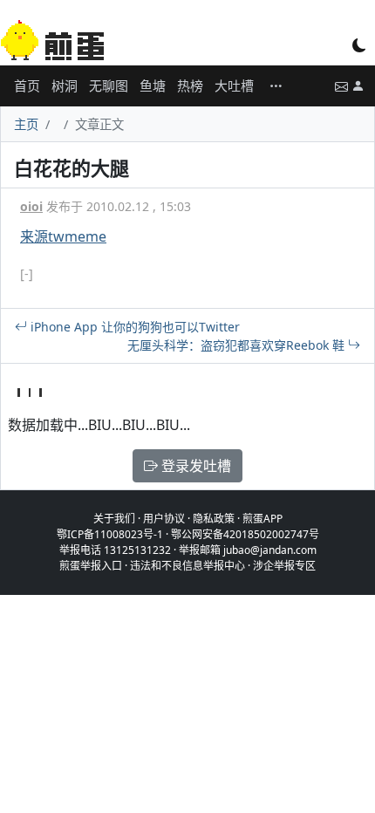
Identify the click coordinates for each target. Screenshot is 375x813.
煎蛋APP (262, 518)
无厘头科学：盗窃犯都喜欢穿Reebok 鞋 (237, 345)
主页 (26, 124)
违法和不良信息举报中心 (187, 565)
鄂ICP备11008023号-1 (110, 534)
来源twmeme (63, 236)
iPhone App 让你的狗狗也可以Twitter (133, 326)
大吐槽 (234, 85)
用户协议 (164, 518)
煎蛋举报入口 (90, 565)
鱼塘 (153, 85)
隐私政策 (214, 518)
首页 (27, 85)
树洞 (64, 85)
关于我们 (114, 518)
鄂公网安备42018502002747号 (245, 534)
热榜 (190, 85)
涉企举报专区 (284, 565)
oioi (31, 206)
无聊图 (108, 85)
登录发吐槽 (194, 465)
